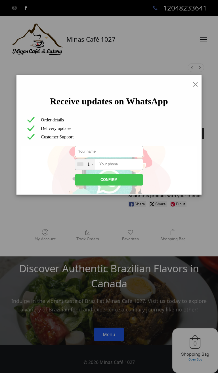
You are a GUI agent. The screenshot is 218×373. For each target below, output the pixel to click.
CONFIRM (109, 180)
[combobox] (85, 164)
